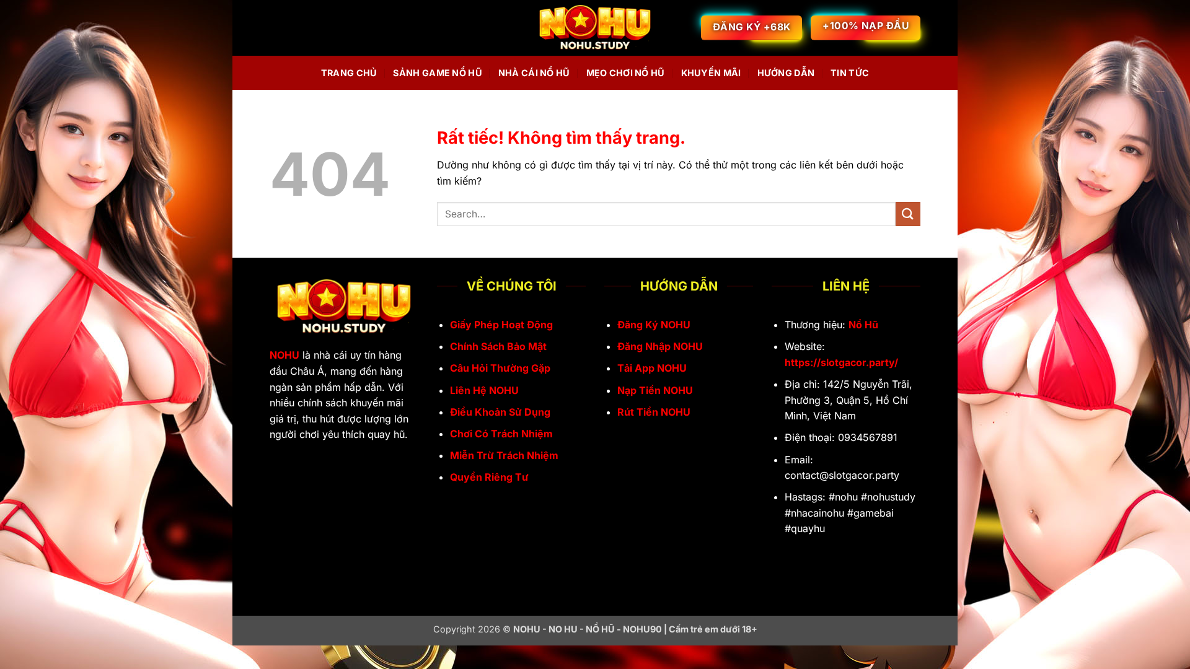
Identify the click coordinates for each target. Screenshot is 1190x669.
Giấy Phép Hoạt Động (501, 324)
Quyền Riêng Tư (489, 477)
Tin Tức (850, 73)
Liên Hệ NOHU (484, 390)
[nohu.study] (595, 28)
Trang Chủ (349, 73)
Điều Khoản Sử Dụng (500, 412)
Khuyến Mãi (711, 73)
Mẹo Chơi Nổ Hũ (625, 73)
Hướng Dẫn (786, 73)
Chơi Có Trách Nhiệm (501, 433)
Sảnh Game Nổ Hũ (437, 73)
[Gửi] (908, 214)
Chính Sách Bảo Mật (498, 346)
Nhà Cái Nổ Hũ (534, 73)
